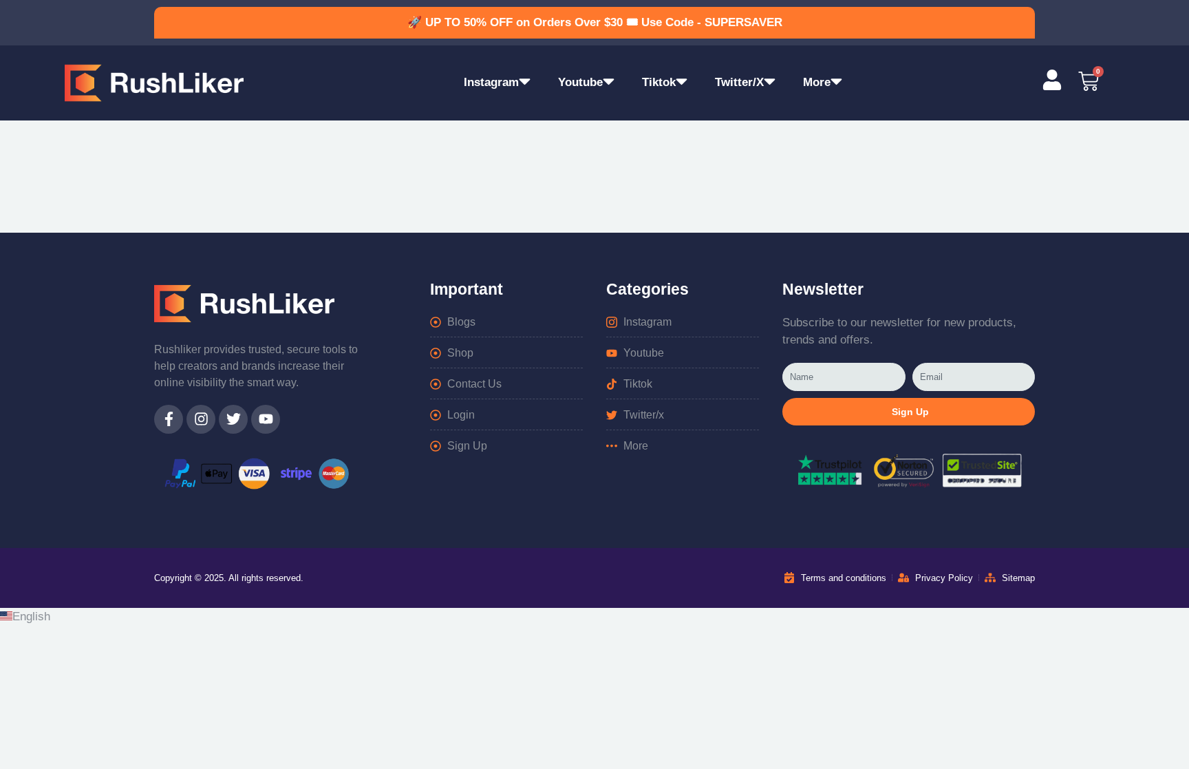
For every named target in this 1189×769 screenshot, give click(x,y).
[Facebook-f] (168, 419)
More (817, 82)
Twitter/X (739, 82)
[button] (594, 617)
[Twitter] (233, 419)
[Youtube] (265, 419)
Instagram (491, 82)
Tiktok (659, 82)
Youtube (580, 82)
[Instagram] (200, 419)
